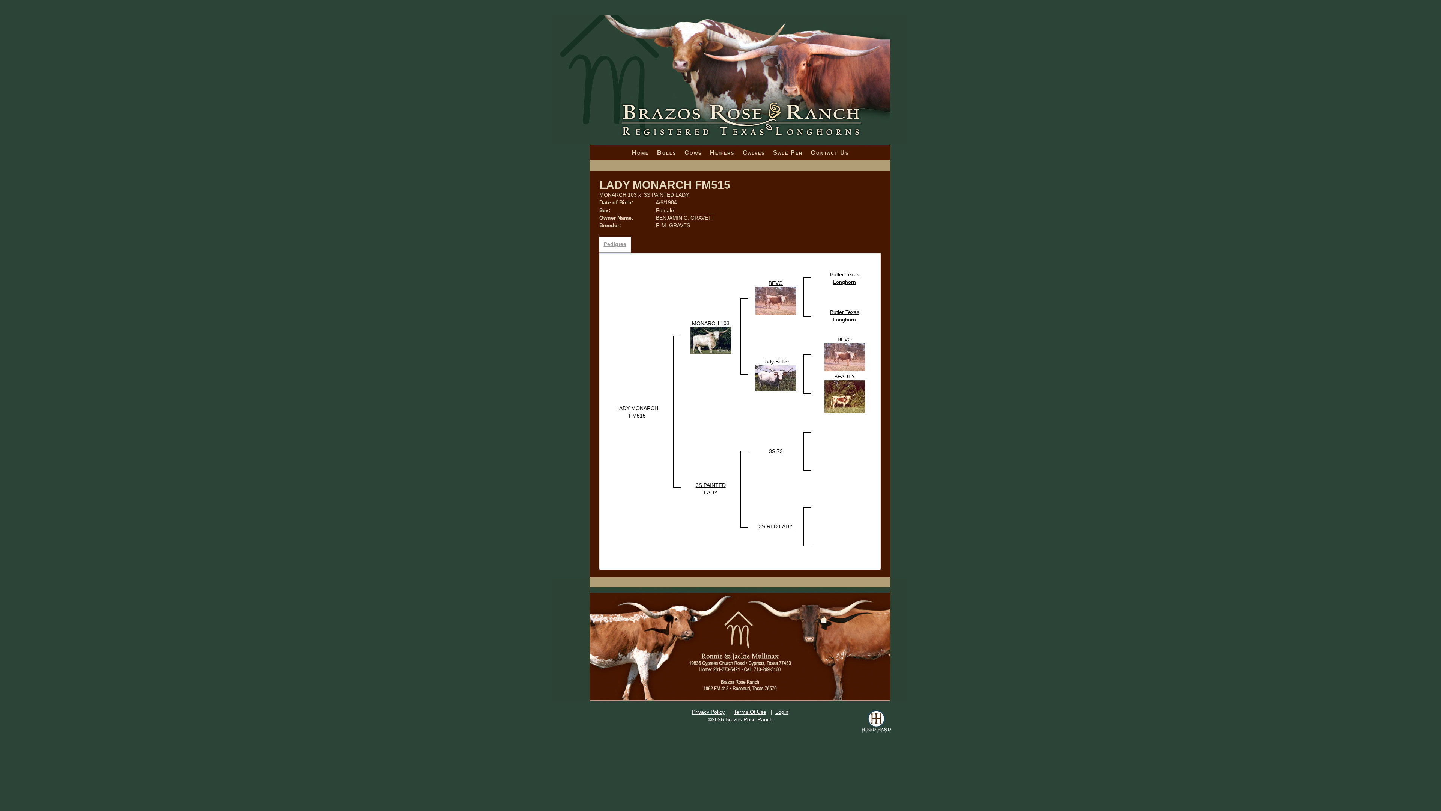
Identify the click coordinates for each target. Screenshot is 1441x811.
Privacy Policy (708, 712)
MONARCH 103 (618, 195)
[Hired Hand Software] (876, 721)
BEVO (776, 283)
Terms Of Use (750, 712)
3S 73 (776, 451)
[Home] (729, 56)
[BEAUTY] (844, 396)
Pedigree (615, 244)
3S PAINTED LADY (666, 195)
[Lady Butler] (775, 377)
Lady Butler (775, 362)
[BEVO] (775, 300)
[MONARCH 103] (710, 340)
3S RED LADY (776, 526)
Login (781, 712)
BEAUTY (844, 377)
